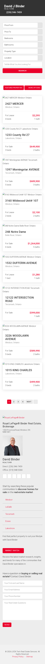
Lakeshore (10, 528)
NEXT (29, 402)
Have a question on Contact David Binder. (22, 575)
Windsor (8, 500)
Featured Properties (13, 88)
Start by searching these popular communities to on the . (20, 489)
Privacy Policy (18, 657)
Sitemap (29, 657)
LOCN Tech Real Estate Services (24, 652)
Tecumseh (9, 514)
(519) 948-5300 (15, 470)
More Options (34, 88)
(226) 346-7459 (14, 12)
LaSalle (8, 507)
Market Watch (12, 551)
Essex (8, 521)
